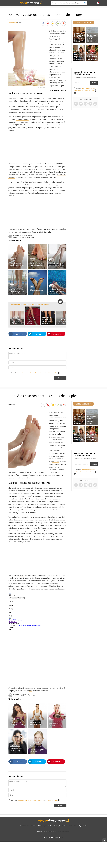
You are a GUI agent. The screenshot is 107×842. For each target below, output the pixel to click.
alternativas (30, 517)
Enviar (60, 378)
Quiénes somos (24, 826)
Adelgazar (34, 719)
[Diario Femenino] (31, 3)
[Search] (85, 3)
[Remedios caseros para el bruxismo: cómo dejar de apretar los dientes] (37, 753)
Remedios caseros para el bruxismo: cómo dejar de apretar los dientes (37, 749)
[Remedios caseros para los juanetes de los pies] (37, 268)
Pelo (12, 719)
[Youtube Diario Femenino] (95, 103)
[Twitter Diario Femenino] (90, 103)
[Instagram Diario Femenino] (85, 103)
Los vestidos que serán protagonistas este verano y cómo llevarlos (92, 56)
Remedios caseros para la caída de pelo (17, 723)
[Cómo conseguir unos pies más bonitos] (37, 294)
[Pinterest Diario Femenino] (80, 103)
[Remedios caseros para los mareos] (17, 753)
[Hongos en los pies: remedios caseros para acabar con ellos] (17, 294)
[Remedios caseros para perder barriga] (37, 727)
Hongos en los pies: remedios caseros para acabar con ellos (17, 291)
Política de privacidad (44, 826)
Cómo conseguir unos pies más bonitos (37, 291)
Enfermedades (15, 745)
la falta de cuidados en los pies (57, 51)
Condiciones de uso (38, 373)
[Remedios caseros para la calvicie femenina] (57, 727)
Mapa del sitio (82, 826)
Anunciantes (72, 826)
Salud (34, 232)
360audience (59, 838)
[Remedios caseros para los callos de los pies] (17, 268)
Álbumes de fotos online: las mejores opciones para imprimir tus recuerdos (79, 37)
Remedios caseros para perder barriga (36, 723)
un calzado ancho (32, 101)
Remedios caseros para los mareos (16, 749)
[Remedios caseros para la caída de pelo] (17, 727)
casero (21, 575)
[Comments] (63, 23)
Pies (12, 259)
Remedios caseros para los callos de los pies (17, 265)
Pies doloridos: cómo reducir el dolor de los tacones (56, 265)
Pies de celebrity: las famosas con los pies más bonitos (29, 304)
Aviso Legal (56, 826)
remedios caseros (22, 119)
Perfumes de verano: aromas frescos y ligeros (91, 38)
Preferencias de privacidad (24, 373)
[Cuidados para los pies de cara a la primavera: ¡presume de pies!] (57, 294)
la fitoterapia (37, 182)
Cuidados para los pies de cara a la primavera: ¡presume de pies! (56, 291)
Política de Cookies (52, 373)
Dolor (32, 259)
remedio (53, 488)
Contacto (64, 826)
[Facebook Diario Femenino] (76, 103)
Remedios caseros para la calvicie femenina (55, 724)
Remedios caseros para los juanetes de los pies (36, 265)
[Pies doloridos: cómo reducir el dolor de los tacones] (57, 268)
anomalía (55, 461)
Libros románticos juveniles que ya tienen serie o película (79, 56)
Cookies (33, 826)
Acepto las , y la (34, 373)
